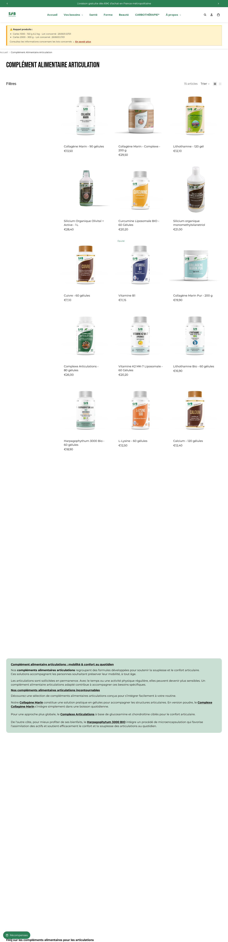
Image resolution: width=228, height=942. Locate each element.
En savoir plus (83, 41)
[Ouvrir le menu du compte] (211, 14)
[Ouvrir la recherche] (205, 14)
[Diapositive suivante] (218, 3)
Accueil (4, 52)
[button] (205, 83)
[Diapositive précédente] (7, 3)
